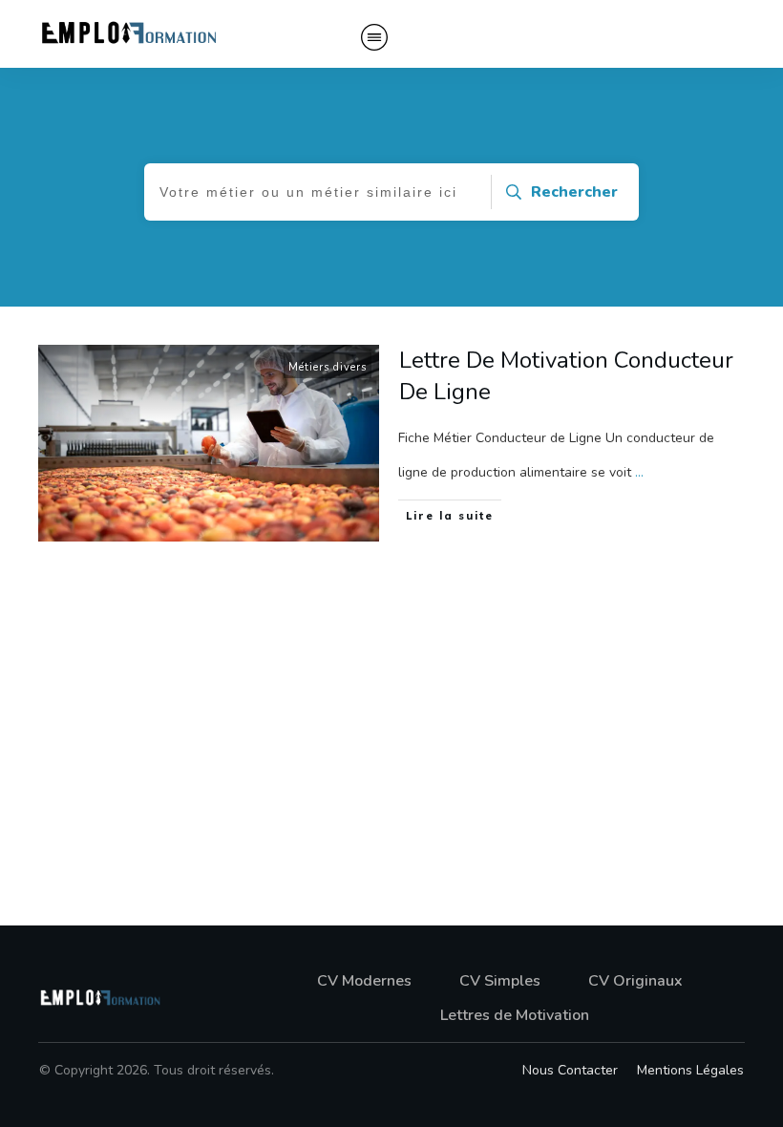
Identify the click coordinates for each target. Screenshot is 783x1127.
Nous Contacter (570, 1070)
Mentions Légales (690, 1070)
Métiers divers (327, 367)
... (639, 472)
